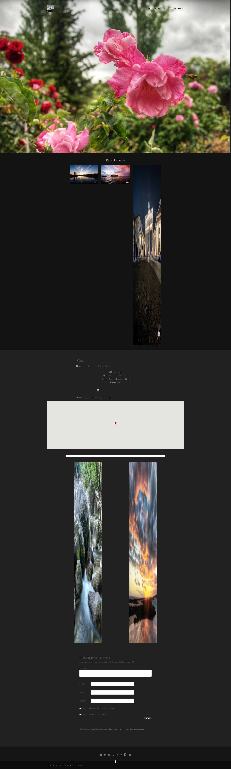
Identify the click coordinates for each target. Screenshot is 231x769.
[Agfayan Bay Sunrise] (115, 174)
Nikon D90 (117, 372)
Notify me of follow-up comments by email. (98, 708)
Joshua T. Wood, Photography (70, 765)
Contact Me (171, 8)
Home (150, 8)
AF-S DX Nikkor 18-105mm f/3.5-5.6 (117, 376)
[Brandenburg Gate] (147, 255)
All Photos (159, 8)
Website (82, 700)
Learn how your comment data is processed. (126, 729)
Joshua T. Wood (105, 366)
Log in (180, 8)
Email (82, 692)
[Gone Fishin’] (84, 174)
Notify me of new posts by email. (94, 714)
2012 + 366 (82, 398)
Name (82, 684)
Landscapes (107, 398)
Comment (83, 668)
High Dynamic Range (94, 398)
